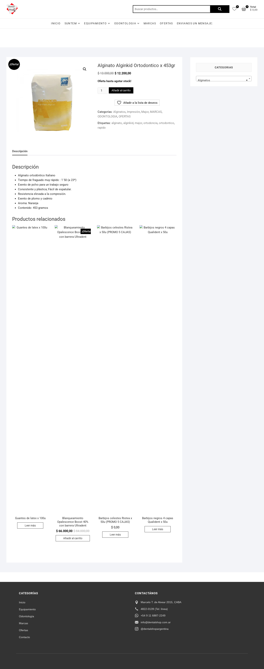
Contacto (24, 637)
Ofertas (23, 630)
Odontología (26, 616)
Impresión (133, 112)
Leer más (30, 525)
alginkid (128, 123)
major (138, 123)
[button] (84, 69)
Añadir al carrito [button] (72, 538)
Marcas (150, 23)
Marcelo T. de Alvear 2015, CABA (161, 602)
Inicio (55, 23)
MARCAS (156, 112)
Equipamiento (27, 609)
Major (145, 112)
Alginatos (119, 112)
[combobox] (224, 78)
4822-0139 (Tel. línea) (154, 608)
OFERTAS (166, 23)
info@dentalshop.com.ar (156, 622)
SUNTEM (71, 23)
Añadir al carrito (121, 90)
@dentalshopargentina (155, 628)
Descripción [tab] (19, 151)
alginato (117, 123)
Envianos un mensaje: (195, 23)
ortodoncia (150, 123)
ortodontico (166, 123)
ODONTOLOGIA (125, 23)
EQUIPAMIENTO (95, 23)
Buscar (219, 9)
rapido (102, 127)
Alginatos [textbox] (223, 80)
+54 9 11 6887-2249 (153, 615)
